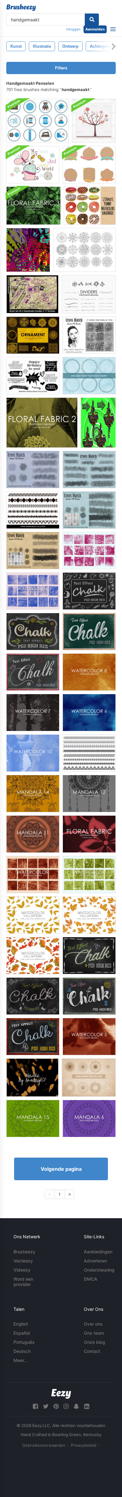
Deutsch (22, 1351)
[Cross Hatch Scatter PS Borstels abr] (32, 469)
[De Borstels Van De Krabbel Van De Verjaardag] (32, 375)
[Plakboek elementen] (98, 422)
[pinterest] (55, 1406)
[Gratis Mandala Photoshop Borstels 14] (32, 793)
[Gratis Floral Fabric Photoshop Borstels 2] (42, 422)
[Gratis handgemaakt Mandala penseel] (84, 250)
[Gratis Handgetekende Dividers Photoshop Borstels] (89, 294)
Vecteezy (23, 1260)
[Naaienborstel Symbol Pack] (37, 121)
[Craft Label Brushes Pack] (89, 164)
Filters (61, 68)
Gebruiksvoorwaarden (43, 1445)
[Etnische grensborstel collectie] (89, 753)
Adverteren (95, 1260)
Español (21, 1333)
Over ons (93, 1324)
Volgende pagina (61, 1169)
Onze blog (94, 1342)
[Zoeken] (92, 19)
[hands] (32, 1077)
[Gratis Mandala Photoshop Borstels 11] (32, 834)
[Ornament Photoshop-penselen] (32, 335)
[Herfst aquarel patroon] (32, 915)
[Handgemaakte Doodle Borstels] (32, 294)
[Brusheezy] (21, 7)
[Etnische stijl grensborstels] (32, 510)
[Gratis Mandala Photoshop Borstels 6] (89, 1118)
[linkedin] (86, 1406)
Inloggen (73, 29)
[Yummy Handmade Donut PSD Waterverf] (90, 205)
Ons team (94, 1333)
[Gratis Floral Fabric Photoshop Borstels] (89, 834)
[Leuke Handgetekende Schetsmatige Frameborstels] (89, 375)
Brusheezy (24, 1251)
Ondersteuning (99, 1270)
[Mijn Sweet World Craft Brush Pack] (32, 164)
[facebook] (35, 1406)
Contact (92, 1351)
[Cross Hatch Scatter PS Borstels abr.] (89, 510)
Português (24, 1342)
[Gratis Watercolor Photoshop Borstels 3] (89, 874)
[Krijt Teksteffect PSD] (89, 591)
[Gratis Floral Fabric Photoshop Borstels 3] (33, 205)
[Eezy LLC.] (61, 1394)
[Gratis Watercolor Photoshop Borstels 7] (32, 712)
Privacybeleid (83, 1445)
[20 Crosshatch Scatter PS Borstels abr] (89, 469)
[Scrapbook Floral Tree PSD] (94, 121)
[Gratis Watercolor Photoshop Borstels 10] (32, 753)
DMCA (90, 1279)
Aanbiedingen (98, 1251)
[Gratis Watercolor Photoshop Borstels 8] (89, 672)
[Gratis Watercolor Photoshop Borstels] (32, 874)
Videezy (21, 1270)
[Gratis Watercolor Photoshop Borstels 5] (89, 1036)
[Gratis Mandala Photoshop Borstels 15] (32, 1118)
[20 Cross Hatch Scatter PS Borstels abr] (89, 335)
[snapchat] (76, 1406)
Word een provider (23, 1281)
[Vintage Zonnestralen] (89, 1077)
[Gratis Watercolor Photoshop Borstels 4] (89, 550)
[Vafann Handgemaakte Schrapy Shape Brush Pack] (28, 250)
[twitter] (45, 1406)
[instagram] (66, 1406)
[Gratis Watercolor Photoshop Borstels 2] (32, 591)
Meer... (20, 1360)
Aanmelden (95, 29)
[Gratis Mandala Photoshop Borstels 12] (89, 793)
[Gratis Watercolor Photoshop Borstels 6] (89, 712)
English (20, 1324)
